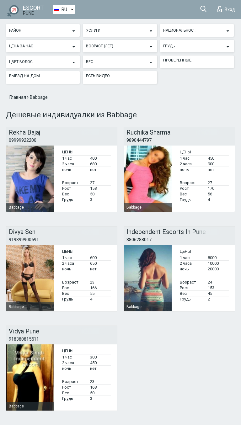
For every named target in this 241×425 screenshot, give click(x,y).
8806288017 (139, 239)
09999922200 (22, 140)
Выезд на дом (24, 75)
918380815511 (24, 339)
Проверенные (177, 60)
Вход (230, 9)
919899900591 (24, 239)
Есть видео (98, 75)
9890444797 (139, 140)
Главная (18, 97)
